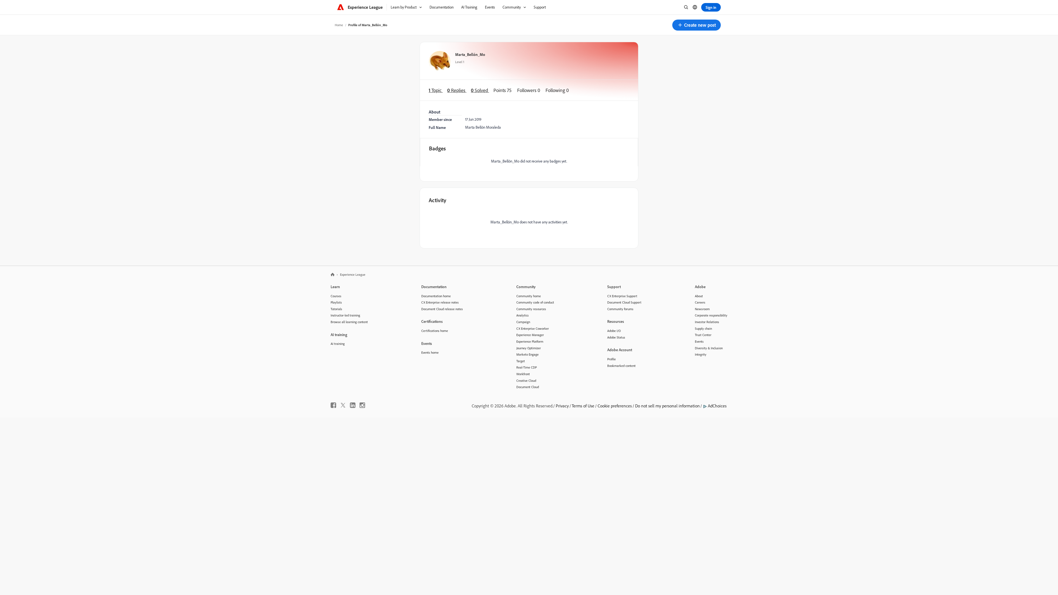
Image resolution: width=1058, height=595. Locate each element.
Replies (456, 90)
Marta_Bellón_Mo (470, 54)
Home (339, 25)
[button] (696, 25)
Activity (437, 200)
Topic (436, 90)
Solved (480, 90)
